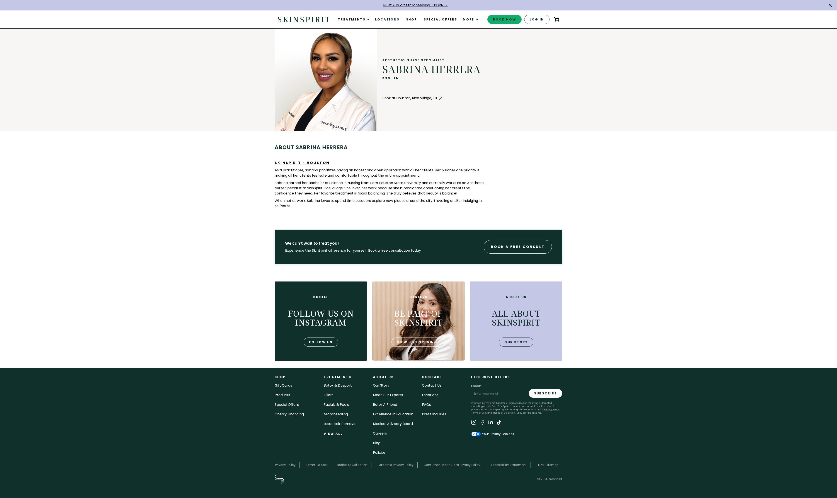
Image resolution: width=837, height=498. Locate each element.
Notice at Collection (504, 412)
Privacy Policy (551, 409)
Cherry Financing (289, 414)
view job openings (418, 342)
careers (380, 433)
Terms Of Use (316, 465)
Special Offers (287, 404)
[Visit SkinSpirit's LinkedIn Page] (490, 423)
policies (379, 452)
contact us (431, 385)
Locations (387, 19)
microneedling (336, 414)
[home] (303, 19)
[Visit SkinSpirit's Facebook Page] (482, 423)
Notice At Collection (352, 465)
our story (516, 342)
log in (537, 19)
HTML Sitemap (547, 465)
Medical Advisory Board (393, 423)
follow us (321, 342)
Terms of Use (478, 412)
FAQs (426, 404)
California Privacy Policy (395, 465)
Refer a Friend (385, 404)
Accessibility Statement (508, 465)
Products (282, 394)
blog (376, 442)
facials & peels (336, 404)
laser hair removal (340, 423)
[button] (830, 5)
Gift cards (283, 385)
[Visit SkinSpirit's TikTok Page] (499, 423)
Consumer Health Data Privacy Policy (452, 465)
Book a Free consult (518, 246)
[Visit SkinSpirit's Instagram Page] (473, 423)
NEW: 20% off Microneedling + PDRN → (415, 5)
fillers (328, 394)
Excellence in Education (393, 414)
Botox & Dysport (338, 385)
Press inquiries (434, 414)
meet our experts (388, 394)
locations (430, 394)
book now (504, 19)
